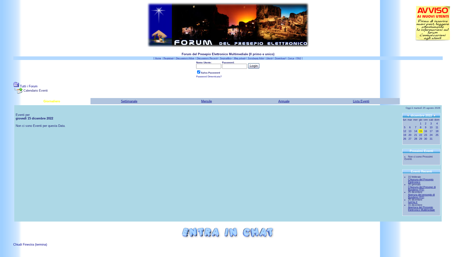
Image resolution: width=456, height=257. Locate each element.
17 (431, 131)
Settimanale (129, 101)
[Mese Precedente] (408, 115)
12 (404, 131)
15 (420, 131)
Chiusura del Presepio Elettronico (420, 180)
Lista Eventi (361, 101)
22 (420, 134)
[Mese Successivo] (434, 115)
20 (409, 134)
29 (420, 138)
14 (415, 131)
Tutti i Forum (29, 86)
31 (431, 138)
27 (409, 138)
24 (431, 134)
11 (437, 127)
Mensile (206, 101)
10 (431, 127)
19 (404, 134)
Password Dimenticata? (209, 76)
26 (404, 138)
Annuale (284, 101)
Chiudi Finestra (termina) (30, 244)
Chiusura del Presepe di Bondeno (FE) (422, 188)
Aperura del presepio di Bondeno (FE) (421, 196)
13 (409, 131)
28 (415, 138)
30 (425, 138)
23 (425, 134)
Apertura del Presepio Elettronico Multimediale (421, 208)
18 (437, 131)
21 (415, 134)
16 (425, 131)
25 (437, 134)
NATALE (413, 202)
